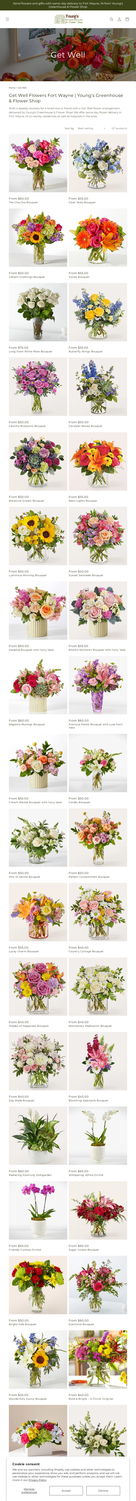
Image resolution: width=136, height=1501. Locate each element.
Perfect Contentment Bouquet (89, 876)
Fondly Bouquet (79, 802)
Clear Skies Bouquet (82, 202)
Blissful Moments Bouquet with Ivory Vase (97, 649)
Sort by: (69, 128)
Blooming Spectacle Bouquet (88, 1100)
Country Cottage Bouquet (86, 951)
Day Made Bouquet (22, 1100)
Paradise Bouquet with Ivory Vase (31, 649)
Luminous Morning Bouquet (28, 575)
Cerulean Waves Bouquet (85, 426)
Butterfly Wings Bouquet (86, 351)
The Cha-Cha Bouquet (23, 202)
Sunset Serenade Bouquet (86, 575)
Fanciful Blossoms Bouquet (27, 426)
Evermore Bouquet (81, 1324)
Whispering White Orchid (86, 1175)
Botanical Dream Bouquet (26, 500)
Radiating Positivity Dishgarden (30, 1175)
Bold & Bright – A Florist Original (91, 1398)
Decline (103, 1490)
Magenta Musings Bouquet (27, 724)
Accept (66, 1490)
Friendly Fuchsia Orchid (25, 1249)
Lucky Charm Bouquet (24, 951)
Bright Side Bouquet (22, 1324)
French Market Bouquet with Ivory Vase (35, 802)
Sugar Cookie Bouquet (84, 1249)
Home (12, 87)
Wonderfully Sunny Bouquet (28, 1398)
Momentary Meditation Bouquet (90, 1026)
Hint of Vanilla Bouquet (24, 876)
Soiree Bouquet (79, 277)
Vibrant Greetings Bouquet (27, 277)
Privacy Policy (38, 1480)
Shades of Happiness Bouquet (29, 1026)
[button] (7, 19)
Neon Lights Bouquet (83, 500)
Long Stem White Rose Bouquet (30, 351)
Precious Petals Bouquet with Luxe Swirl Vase (96, 726)
